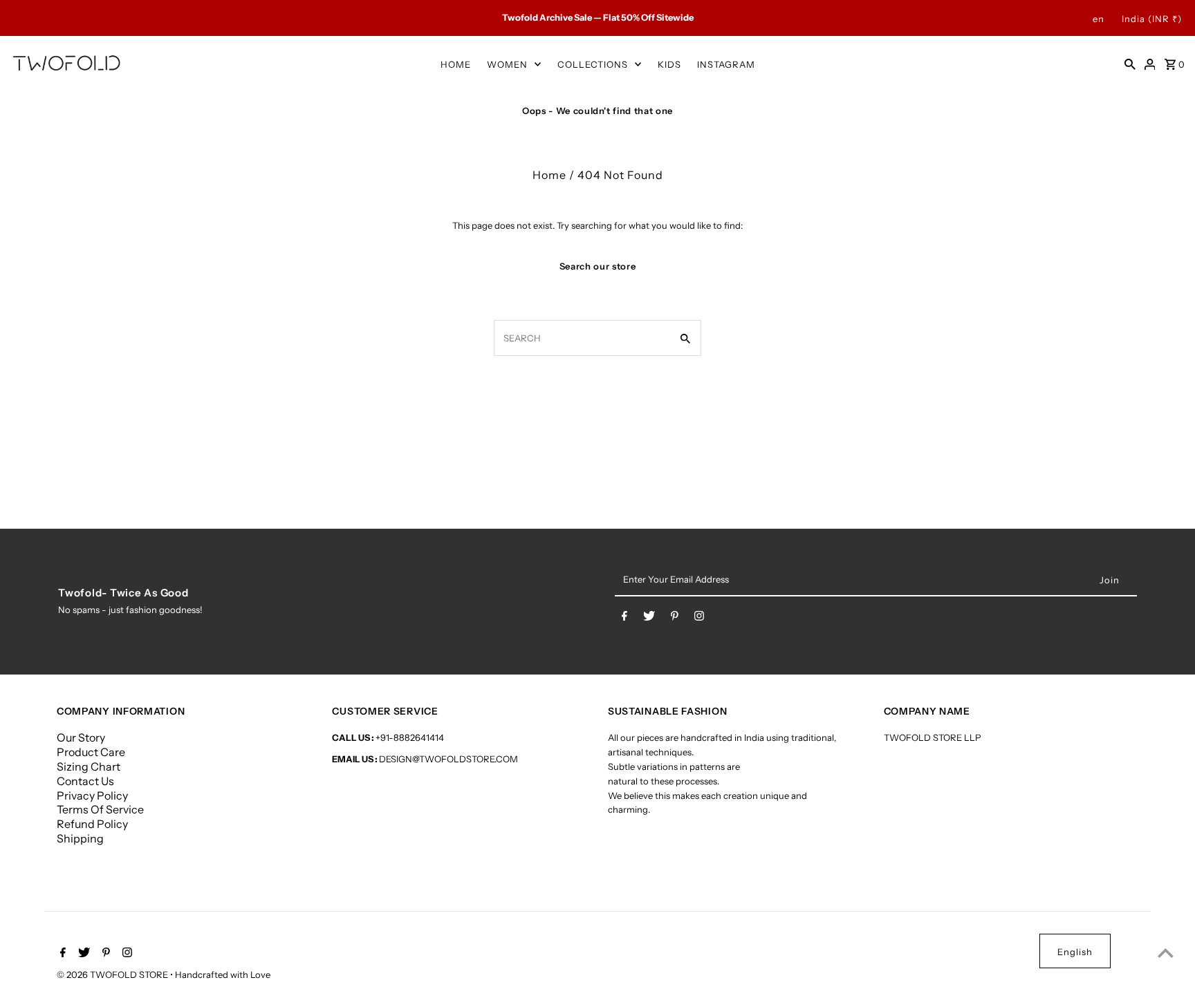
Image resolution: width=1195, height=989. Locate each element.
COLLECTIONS (592, 64)
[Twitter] (649, 618)
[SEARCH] (1130, 63)
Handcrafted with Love (222, 974)
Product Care (91, 752)
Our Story (81, 737)
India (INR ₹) (1152, 18)
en (1098, 18)
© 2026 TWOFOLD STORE (113, 974)
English (1075, 951)
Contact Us (85, 781)
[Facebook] (624, 618)
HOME (456, 64)
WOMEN (507, 64)
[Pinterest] (674, 618)
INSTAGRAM (726, 64)
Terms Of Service (100, 809)
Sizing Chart (88, 766)
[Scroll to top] (1165, 952)
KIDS (669, 64)
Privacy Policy (92, 795)
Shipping (80, 838)
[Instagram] (699, 618)
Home (549, 175)
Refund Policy (92, 824)
